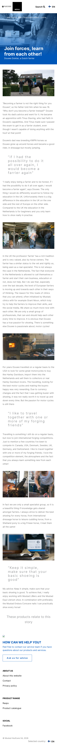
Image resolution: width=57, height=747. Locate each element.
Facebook (8, 725)
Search (39, 7)
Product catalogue (12, 708)
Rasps (6, 703)
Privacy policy (10, 685)
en (53, 7)
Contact (7, 680)
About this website (12, 675)
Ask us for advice (17, 658)
